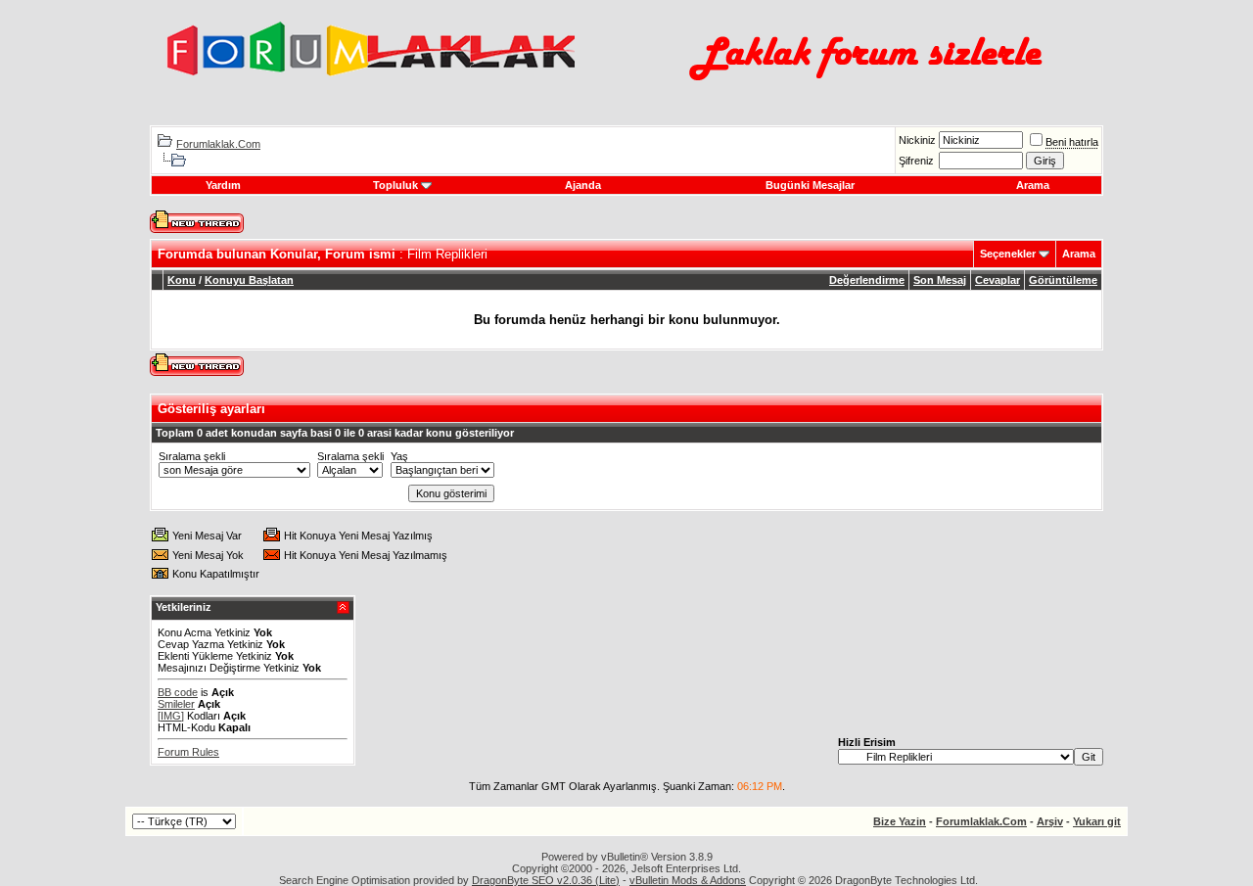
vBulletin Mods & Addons (687, 880)
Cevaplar (997, 280)
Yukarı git (1097, 821)
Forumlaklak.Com (218, 144)
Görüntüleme (1063, 280)
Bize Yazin (899, 821)
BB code (178, 692)
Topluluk (395, 185)
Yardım (223, 185)
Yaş (399, 456)
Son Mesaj (939, 280)
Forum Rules (188, 752)
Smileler (176, 704)
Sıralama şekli (192, 456)
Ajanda (583, 185)
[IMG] (171, 716)
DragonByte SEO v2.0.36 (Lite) (546, 880)
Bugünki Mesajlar (810, 185)
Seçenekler (1008, 253)
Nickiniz (917, 140)
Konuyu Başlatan (249, 280)
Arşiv (1050, 821)
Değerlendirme (867, 280)
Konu (181, 280)
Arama (1032, 185)
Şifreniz (916, 160)
